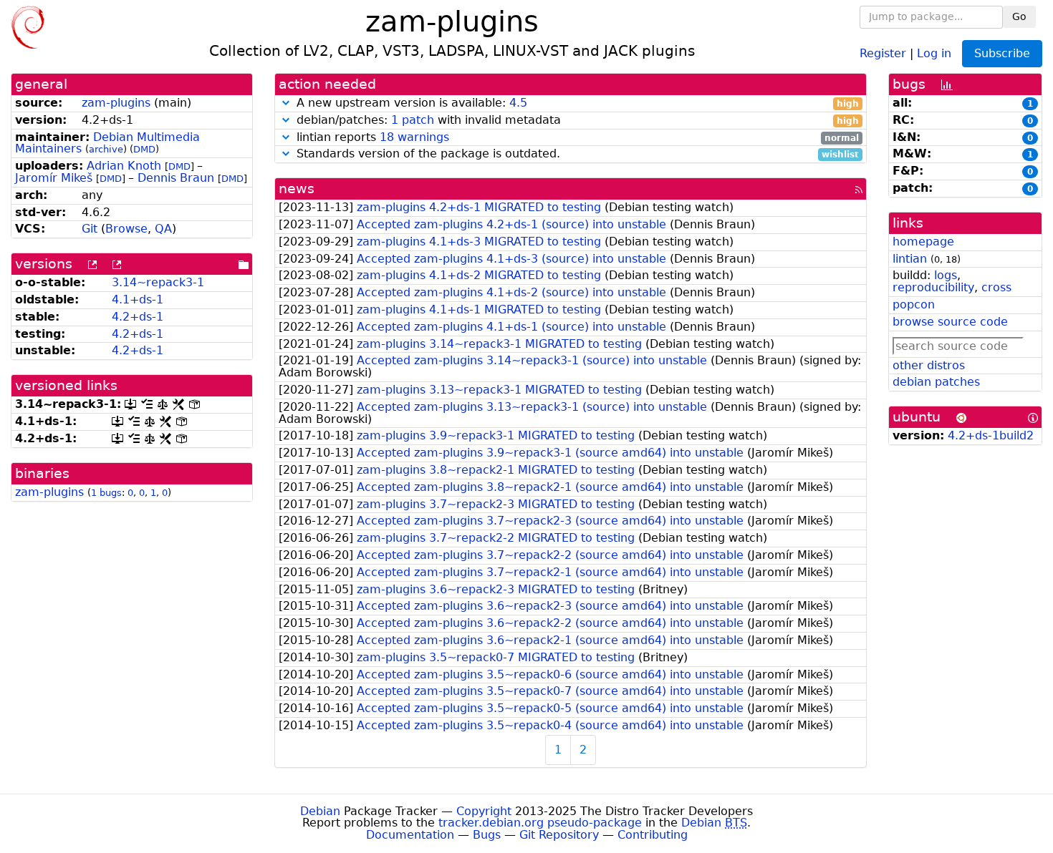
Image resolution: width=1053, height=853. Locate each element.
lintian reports (576, 138)
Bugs (487, 835)
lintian (910, 258)
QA (163, 228)
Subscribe (1002, 53)
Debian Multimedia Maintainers (107, 143)
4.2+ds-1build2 (991, 435)
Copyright (483, 811)
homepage (923, 241)
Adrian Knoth (124, 165)
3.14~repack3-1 (158, 282)
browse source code (950, 321)
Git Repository (559, 835)
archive (106, 149)
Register (883, 52)
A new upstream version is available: (576, 103)
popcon (914, 304)
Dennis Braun (176, 178)
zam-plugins (116, 102)
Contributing (652, 835)
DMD (144, 149)
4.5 (518, 102)
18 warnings (414, 137)
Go (1019, 16)
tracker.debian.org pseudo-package (540, 822)
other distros (929, 365)
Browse (126, 228)
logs (945, 275)
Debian (320, 811)
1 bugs (106, 492)
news (296, 188)
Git (89, 228)
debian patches (936, 382)
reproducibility (933, 287)
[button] (285, 102)
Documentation (410, 835)
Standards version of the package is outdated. (576, 154)
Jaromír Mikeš (53, 178)
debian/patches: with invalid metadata (576, 120)
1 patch (412, 120)
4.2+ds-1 (137, 316)
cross (996, 287)
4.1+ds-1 (137, 299)
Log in (934, 52)
